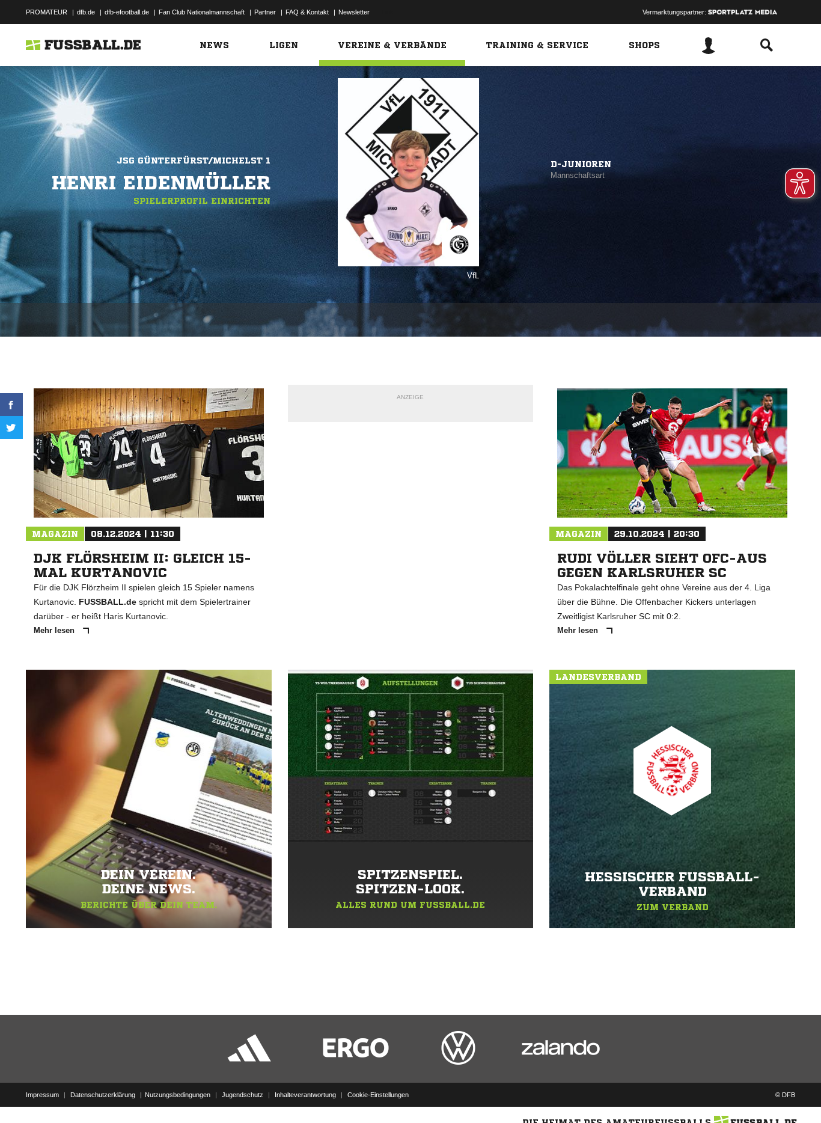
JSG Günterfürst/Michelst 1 (193, 160)
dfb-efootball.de (127, 12)
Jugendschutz (242, 1094)
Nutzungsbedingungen (177, 1094)
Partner (265, 12)
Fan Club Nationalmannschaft (202, 12)
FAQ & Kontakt (307, 12)
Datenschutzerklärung (102, 1094)
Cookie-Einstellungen (378, 1094)
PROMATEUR (46, 12)
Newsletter (354, 12)
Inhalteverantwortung (305, 1094)
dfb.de (86, 12)
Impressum (42, 1094)
